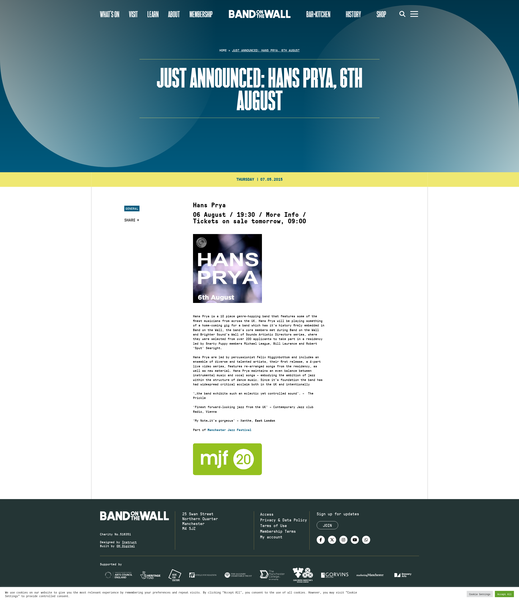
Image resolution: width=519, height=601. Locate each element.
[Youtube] (355, 540)
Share (129, 219)
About (174, 14)
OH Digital (126, 546)
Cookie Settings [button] (479, 594)
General (131, 208)
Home (223, 50)
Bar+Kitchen (318, 14)
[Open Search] (402, 14)
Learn (153, 14)
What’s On (109, 14)
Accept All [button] (504, 594)
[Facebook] (321, 540)
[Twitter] (332, 540)
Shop (381, 14)
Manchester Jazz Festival (229, 430)
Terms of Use (273, 525)
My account (271, 536)
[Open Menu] (414, 14)
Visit (133, 14)
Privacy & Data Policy (283, 519)
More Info (282, 214)
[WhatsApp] (366, 540)
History (353, 14)
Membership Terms (278, 531)
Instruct (129, 542)
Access (266, 514)
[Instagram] (343, 540)
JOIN (327, 525)
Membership (201, 14)
